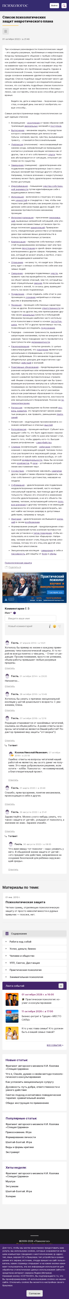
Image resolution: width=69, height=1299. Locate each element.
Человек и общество (22, 955)
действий (26, 362)
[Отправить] (59, 626)
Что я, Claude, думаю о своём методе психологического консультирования (34, 1075)
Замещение (17, 165)
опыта (51, 154)
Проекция (16, 305)
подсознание (48, 328)
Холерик (11, 1196)
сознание (31, 297)
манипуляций (38, 227)
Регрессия (16, 407)
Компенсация (18, 241)
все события (54, 1045)
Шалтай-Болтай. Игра (19, 1142)
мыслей (48, 425)
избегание (44, 446)
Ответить (10, 668)
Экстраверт (13, 1152)
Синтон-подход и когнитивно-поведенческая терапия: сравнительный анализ (33, 1096)
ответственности (51, 308)
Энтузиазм (12, 1186)
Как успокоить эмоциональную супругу (30, 1081)
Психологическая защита (18, 562)
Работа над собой (20, 941)
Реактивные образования (25, 367)
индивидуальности (32, 460)
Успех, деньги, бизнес (23, 948)
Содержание (19, 933)
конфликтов (23, 463)
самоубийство (44, 442)
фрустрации (28, 248)
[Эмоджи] (54, 626)
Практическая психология (26, 969)
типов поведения (42, 533)
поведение (42, 349)
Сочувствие (17, 471)
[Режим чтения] (5, 31)
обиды (53, 553)
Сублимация (18, 485)
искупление (33, 122)
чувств (54, 273)
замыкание (47, 550)
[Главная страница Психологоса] (16, 5)
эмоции (38, 283)
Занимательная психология (26, 977)
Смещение (17, 273)
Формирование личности (21, 1137)
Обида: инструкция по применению (27, 1102)
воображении (32, 522)
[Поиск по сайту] (64, 5)
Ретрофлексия (18, 429)
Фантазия (16, 519)
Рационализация (20, 346)
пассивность (18, 553)
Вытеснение (17, 130)
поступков (55, 126)
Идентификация (19, 186)
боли (44, 553)
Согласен (34, 1293)
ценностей (21, 200)
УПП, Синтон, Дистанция (25, 962)
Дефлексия (17, 144)
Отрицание (17, 262)
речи (35, 463)
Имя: (10, 612)
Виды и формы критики (20, 1147)
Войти (54, 5)
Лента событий (15, 985)
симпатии (57, 471)
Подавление (17, 294)
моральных (29, 314)
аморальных (31, 126)
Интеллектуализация (22, 217)
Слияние (15, 446)
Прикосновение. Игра (18, 1132)
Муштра (10, 1181)
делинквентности (40, 342)
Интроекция (17, 197)
